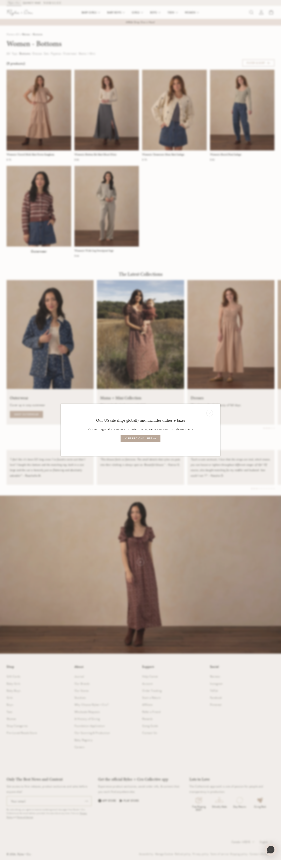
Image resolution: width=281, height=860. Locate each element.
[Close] (209, 413)
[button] (271, 850)
